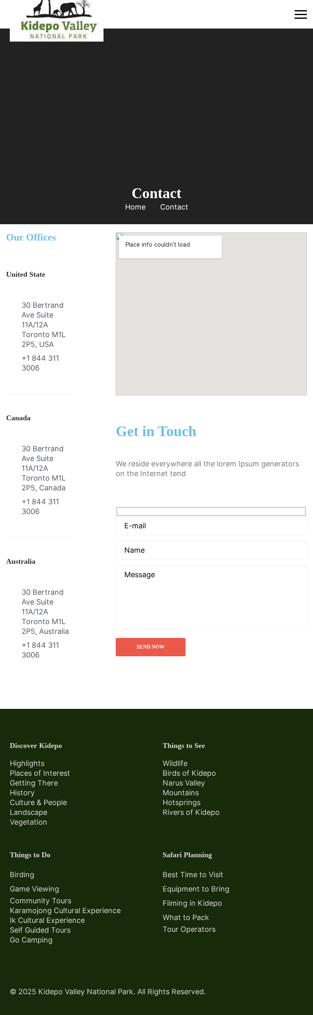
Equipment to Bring (196, 889)
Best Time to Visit (193, 874)
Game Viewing (34, 889)
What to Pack (186, 917)
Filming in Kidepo (192, 903)
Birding (22, 874)
